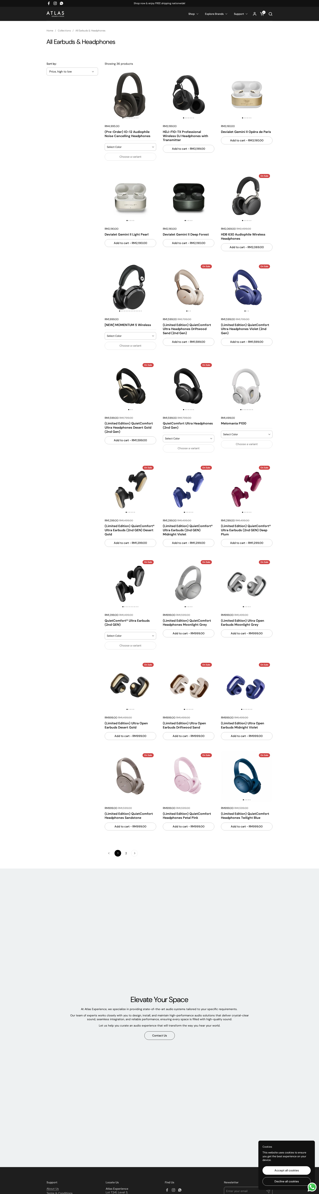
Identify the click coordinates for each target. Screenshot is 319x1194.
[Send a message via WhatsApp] (312, 1187)
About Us (53, 1189)
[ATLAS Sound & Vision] (55, 14)
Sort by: (52, 64)
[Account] (255, 14)
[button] (270, 14)
